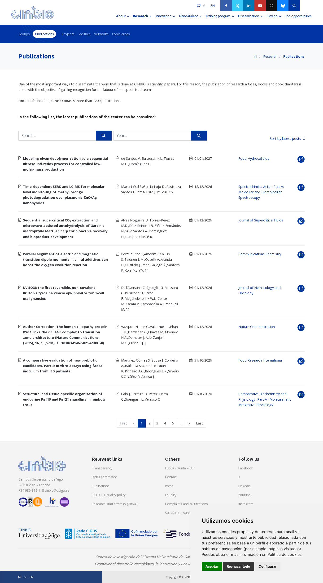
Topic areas (120, 34)
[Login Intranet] (305, 5)
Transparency (102, 468)
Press (169, 486)
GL (205, 5)
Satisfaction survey (179, 512)
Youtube (244, 495)
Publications (44, 34)
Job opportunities (298, 16)
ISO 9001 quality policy (109, 495)
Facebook (245, 468)
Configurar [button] (268, 566)
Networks (101, 34)
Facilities (84, 34)
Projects (67, 34)
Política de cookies (284, 554)
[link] (284, 554)
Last (199, 423)
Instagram (245, 504)
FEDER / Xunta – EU (179, 468)
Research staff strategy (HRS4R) (115, 504)
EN (212, 5)
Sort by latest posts (285, 138)
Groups (24, 34)
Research (270, 56)
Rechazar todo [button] (238, 566)
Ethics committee (104, 477)
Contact (170, 477)
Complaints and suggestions (186, 504)
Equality (170, 495)
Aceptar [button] (211, 566)
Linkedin (244, 486)
